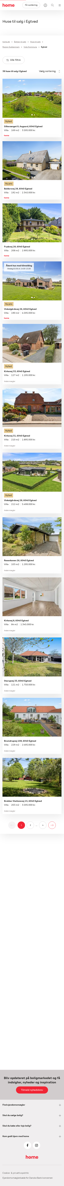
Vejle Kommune (30, 47)
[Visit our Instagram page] (36, 1145)
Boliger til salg (20, 42)
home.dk (6, 42)
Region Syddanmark (11, 47)
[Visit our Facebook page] (27, 1145)
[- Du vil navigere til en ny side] (52, 825)
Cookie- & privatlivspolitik (15, 1173)
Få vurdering (31, 5)
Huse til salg (35, 42)
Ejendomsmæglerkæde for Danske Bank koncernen (27, 1178)
